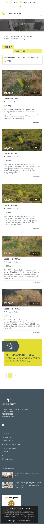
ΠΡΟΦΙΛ (5, 452)
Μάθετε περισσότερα (24, 521)
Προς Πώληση (14, 36)
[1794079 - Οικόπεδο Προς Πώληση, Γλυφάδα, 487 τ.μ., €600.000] (22, 83)
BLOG (4, 455)
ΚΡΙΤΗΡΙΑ (8, 47)
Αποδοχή (12, 521)
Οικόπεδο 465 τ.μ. (12, 205)
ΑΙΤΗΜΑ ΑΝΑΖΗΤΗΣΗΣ (11, 444)
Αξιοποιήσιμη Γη (26, 36)
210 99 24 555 (13, 2)
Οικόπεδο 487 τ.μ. (12, 99)
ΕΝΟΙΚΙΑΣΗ (6, 437)
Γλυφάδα (18, 39)
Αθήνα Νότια (9, 39)
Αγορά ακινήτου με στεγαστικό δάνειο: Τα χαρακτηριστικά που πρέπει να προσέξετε (28, 485)
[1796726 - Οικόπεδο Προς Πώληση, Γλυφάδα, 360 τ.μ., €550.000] (22, 140)
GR (20, 6)
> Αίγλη (15, 102)
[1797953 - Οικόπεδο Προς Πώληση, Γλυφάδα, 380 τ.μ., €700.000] (22, 246)
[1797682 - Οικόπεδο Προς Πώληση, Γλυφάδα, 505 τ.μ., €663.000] (22, 297)
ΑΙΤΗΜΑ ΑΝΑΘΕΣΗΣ (10, 448)
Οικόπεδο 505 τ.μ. (12, 309)
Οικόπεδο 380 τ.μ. (12, 259)
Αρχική (6, 36)
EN (24, 6)
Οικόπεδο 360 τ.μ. (12, 153)
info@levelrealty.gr (29, 2)
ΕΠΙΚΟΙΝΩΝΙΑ (7, 459)
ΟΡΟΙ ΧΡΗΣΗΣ (7, 441)
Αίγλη (25, 39)
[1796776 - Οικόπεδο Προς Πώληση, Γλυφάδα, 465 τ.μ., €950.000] (22, 193)
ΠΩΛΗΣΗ (5, 433)
